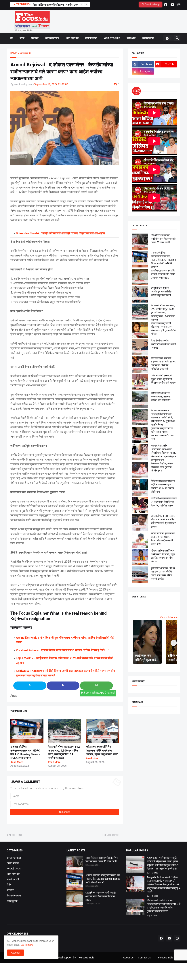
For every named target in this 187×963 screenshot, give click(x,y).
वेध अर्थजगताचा (14, 895)
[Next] (86, 4)
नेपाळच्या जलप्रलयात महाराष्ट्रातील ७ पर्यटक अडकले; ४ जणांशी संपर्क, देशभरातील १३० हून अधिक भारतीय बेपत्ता (163, 417)
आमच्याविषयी (148, 38)
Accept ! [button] (15, 952)
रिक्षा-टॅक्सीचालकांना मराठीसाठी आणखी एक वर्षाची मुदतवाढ (163, 344)
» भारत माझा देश (24, 53)
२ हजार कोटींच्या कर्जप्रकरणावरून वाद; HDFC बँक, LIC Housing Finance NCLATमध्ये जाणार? (163, 259)
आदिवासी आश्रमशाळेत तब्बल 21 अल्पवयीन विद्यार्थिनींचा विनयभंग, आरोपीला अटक (164, 502)
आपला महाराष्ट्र (52, 38)
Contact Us (144, 957)
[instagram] (179, 4)
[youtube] (172, 4)
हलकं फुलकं (12, 901)
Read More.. (17, 762)
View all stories (168, 617)
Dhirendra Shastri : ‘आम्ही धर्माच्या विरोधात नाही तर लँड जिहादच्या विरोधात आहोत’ (61, 233)
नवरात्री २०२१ (14, 868)
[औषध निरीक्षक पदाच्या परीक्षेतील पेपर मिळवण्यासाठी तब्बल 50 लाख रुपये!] (74, 865)
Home (13, 53)
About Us (128, 957)
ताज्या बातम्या (13, 863)
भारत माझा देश (72, 38)
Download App (151, 4)
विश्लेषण (35, 38)
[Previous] (81, 4)
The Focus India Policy (167, 957)
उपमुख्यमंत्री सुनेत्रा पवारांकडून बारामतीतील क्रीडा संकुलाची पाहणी (161, 291)
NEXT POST (15, 835)
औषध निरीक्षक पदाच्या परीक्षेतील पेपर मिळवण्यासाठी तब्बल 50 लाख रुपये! (163, 239)
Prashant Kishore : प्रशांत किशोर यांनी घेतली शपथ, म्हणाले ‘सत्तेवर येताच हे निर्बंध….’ (62, 650)
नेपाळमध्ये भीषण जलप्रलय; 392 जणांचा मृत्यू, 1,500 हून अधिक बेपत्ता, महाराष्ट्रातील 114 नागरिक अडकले (163, 312)
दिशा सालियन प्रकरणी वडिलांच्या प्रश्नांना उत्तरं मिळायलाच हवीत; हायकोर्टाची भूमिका (73, 4)
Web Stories (112, 38)
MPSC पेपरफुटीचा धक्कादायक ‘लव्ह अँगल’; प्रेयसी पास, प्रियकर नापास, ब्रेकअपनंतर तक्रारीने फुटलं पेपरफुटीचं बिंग (163, 452)
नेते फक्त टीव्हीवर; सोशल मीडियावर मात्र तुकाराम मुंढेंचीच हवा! (162, 467)
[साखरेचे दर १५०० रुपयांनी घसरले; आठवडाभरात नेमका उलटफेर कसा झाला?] (74, 899)
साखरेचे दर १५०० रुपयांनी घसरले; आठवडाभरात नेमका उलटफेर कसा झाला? (163, 274)
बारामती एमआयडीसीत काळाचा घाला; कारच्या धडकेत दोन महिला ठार (160, 396)
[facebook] (165, 4)
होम (11, 38)
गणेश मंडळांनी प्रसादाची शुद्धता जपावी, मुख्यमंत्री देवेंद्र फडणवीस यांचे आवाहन (163, 379)
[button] (168, 38)
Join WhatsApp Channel (100, 692)
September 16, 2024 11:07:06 (51, 84)
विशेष (22, 38)
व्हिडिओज (131, 38)
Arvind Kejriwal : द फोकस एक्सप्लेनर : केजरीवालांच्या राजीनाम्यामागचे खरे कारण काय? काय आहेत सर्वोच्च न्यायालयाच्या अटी (61, 71)
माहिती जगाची (91, 38)
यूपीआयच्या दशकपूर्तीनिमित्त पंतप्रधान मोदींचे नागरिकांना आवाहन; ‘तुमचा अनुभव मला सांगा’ (102, 750)
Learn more (26, 944)
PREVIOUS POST (111, 835)
